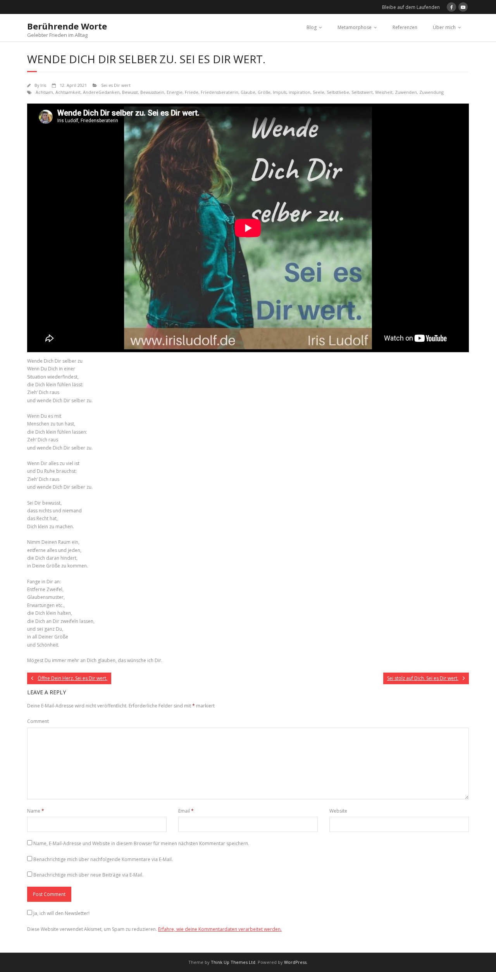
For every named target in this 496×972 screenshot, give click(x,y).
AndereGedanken (101, 92)
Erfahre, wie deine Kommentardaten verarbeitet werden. (220, 929)
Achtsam (44, 92)
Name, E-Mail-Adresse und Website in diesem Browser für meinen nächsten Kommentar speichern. (141, 843)
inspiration (299, 92)
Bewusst (130, 92)
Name (35, 811)
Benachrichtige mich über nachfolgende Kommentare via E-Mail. (103, 859)
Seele (318, 92)
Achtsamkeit (68, 92)
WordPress (295, 962)
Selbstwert (362, 92)
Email (186, 811)
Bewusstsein (152, 92)
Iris (43, 85)
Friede (191, 92)
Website (338, 811)
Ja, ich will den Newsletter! (61, 913)
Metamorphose (355, 27)
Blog (312, 27)
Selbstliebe (338, 92)
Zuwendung (431, 92)
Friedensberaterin (219, 92)
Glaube (248, 92)
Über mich (444, 27)
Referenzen (405, 27)
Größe (264, 92)
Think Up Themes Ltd (233, 962)
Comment (38, 721)
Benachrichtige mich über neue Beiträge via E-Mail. (88, 875)
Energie (175, 92)
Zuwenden (406, 92)
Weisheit (384, 92)
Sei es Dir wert (116, 85)
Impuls (279, 92)
